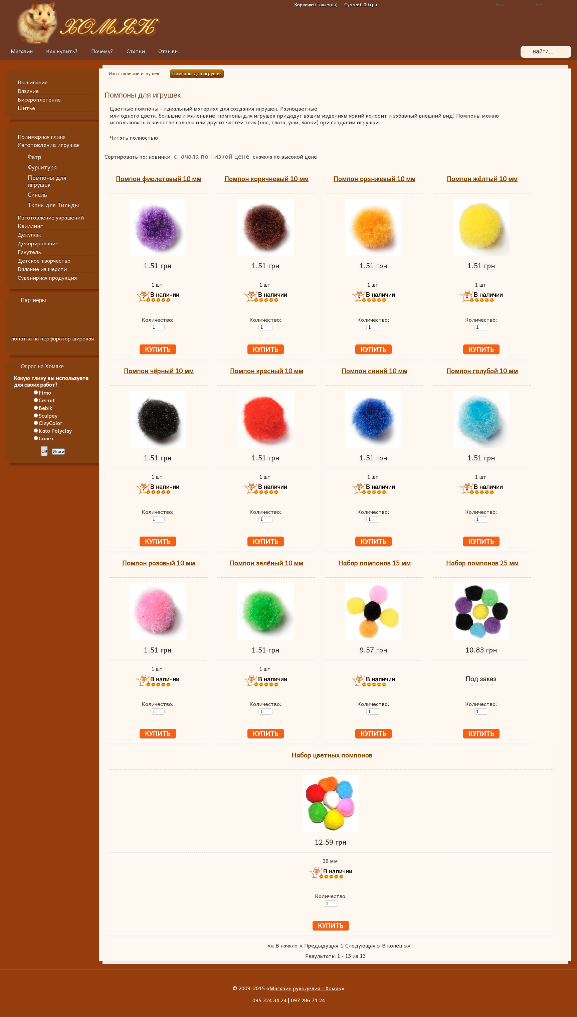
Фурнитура (42, 167)
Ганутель (29, 251)
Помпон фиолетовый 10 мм (158, 178)
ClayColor (51, 422)
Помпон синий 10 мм (374, 371)
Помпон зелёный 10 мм (266, 563)
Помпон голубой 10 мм (482, 371)
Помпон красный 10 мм (266, 371)
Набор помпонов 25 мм (482, 563)
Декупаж (29, 234)
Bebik (45, 407)
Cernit (47, 400)
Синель (37, 194)
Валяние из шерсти (42, 268)
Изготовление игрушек (49, 144)
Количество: (158, 319)
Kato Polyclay (55, 430)
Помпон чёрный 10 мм (159, 371)
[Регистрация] (468, 4)
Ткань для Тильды (53, 204)
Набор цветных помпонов (332, 755)
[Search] (527, 52)
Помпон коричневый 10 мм (266, 178)
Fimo (45, 392)
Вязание (28, 90)
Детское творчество (44, 260)
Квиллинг (30, 225)
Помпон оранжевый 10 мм (374, 178)
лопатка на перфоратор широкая (52, 338)
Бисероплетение (39, 99)
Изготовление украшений (51, 217)
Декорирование (38, 243)
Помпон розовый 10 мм (158, 563)
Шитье (26, 107)
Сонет (46, 438)
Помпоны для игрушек (47, 180)
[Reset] (562, 52)
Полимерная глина (41, 136)
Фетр (34, 156)
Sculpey (48, 415)
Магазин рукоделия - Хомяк (305, 988)
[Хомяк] (37, 41)
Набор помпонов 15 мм (374, 563)
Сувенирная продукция (47, 277)
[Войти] (567, 4)
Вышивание (33, 82)
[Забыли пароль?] (478, 4)
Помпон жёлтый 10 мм (482, 178)
